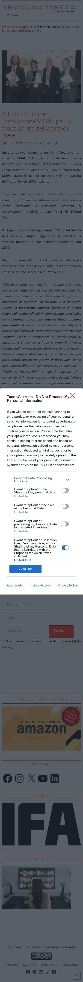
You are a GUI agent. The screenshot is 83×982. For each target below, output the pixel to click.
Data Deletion (15, 585)
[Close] (74, 397)
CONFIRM (26, 569)
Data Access (41, 585)
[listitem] (41, 479)
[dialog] (41, 491)
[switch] (65, 490)
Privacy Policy (68, 585)
